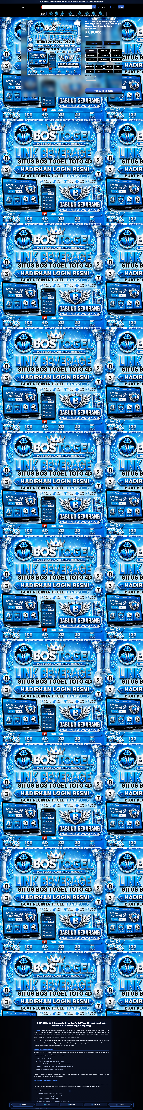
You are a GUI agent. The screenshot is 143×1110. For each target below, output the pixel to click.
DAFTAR (72, 1104)
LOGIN (48, 1104)
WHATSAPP (97, 1104)
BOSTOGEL (37, 1030)
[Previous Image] (30, 49)
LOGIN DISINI (112, 43)
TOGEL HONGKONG (103, 91)
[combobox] (67, 7)
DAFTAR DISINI (94, 43)
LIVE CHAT (121, 1105)
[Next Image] (78, 49)
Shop (23, 7)
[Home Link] (33, 7)
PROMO (24, 1104)
